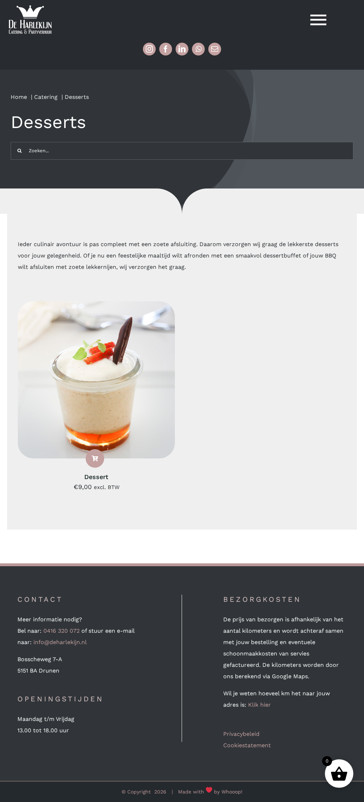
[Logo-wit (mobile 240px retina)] (30, 8)
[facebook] (165, 49)
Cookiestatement (247, 745)
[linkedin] (182, 49)
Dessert (96, 476)
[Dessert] (96, 306)
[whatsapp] (198, 49)
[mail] (214, 49)
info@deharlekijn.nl (60, 642)
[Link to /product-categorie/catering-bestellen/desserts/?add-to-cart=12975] (95, 458)
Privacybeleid (241, 734)
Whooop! (231, 792)
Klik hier (259, 704)
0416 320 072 (61, 630)
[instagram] (149, 49)
